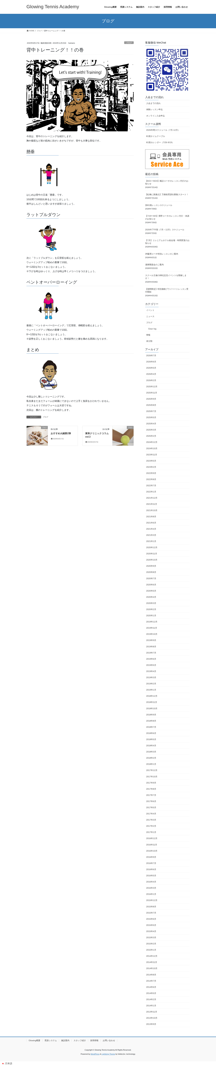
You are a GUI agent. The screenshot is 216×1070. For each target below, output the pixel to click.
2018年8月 (151, 721)
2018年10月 (151, 708)
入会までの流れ (153, 103)
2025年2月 (151, 436)
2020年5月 (151, 591)
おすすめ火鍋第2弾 (61, 433)
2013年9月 (151, 1024)
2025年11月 (151, 393)
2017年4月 (151, 813)
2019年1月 (151, 690)
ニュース (150, 316)
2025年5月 (151, 417)
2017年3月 (151, 820)
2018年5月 (151, 739)
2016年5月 (151, 875)
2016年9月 (151, 857)
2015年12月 (151, 900)
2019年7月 (151, 653)
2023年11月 (151, 454)
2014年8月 (151, 975)
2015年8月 (151, 906)
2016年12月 (151, 838)
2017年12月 (151, 770)
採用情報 (94, 1040)
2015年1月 (151, 950)
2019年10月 (151, 634)
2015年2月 (151, 943)
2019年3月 (151, 677)
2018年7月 (151, 727)
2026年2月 (151, 380)
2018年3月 (151, 752)
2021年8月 (151, 516)
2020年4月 (151, 597)
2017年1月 (151, 832)
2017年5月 (151, 807)
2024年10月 (151, 448)
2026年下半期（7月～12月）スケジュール (164, 229)
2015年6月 (151, 919)
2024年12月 (151, 442)
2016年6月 (151, 869)
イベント (150, 310)
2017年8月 (151, 789)
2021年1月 (151, 541)
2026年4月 (151, 374)
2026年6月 (151, 361)
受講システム (51, 1040)
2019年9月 (151, 640)
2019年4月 (151, 671)
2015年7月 (151, 913)
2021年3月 (151, 535)
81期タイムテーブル (155, 136)
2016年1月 (151, 894)
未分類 (149, 341)
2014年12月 (151, 956)
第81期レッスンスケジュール (158, 205)
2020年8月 (151, 572)
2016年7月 (151, 863)
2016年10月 (151, 851)
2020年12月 (151, 547)
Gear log (152, 329)
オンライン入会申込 (155, 116)
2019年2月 (151, 683)
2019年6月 (151, 659)
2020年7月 (151, 578)
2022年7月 (151, 485)
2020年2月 (151, 609)
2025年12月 (151, 386)
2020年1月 (151, 615)
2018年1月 (151, 764)
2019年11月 (151, 628)
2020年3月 (151, 603)
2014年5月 (151, 993)
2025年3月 (151, 430)
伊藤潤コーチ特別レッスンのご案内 (161, 254)
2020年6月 (151, 584)
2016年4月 (151, 882)
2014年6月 (151, 987)
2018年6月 (151, 733)
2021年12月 (151, 498)
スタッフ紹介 (80, 1040)
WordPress (95, 1054)
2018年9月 (151, 714)
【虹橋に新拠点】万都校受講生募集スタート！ (166, 194)
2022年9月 (151, 473)
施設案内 (65, 1040)
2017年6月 (151, 801)
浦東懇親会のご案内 (154, 264)
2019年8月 (151, 646)
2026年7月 (151, 355)
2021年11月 (151, 504)
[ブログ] (37, 434)
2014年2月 (151, 999)
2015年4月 (151, 931)
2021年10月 (151, 510)
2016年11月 (151, 844)
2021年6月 (151, 523)
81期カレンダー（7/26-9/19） (160, 142)
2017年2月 (151, 826)
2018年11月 (151, 702)
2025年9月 (151, 399)
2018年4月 (151, 745)
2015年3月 (151, 937)
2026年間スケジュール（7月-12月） (163, 130)
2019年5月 (151, 665)
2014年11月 (151, 962)
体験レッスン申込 (154, 109)
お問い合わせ (109, 1040)
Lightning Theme (108, 1054)
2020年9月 (151, 566)
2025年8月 (151, 405)
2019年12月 (151, 622)
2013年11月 (151, 1012)
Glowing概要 (34, 1040)
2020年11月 (151, 553)
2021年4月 (151, 529)
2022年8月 (151, 479)
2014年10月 (151, 968)
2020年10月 (151, 560)
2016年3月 (151, 888)
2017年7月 (151, 795)
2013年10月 (151, 1018)
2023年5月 (151, 461)
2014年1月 (151, 1005)
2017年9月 (151, 783)
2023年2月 (151, 467)
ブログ (129, 43)
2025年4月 (151, 423)
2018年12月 (151, 696)
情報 (148, 335)
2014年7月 (151, 981)
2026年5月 (151, 368)
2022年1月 (151, 492)
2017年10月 (151, 776)
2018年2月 (151, 758)
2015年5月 (151, 925)
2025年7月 (151, 411)
